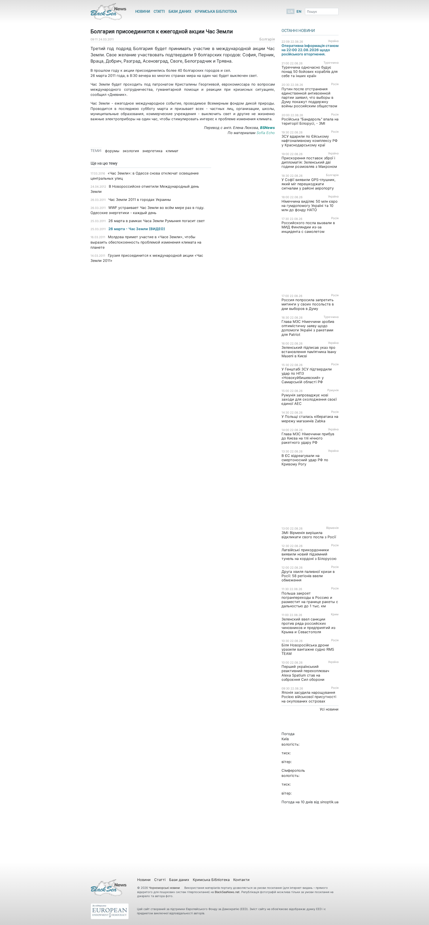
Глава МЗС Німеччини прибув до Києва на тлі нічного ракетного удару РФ (308, 438)
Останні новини (298, 30)
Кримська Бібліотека (216, 11)
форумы (112, 151)
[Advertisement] (246, 232)
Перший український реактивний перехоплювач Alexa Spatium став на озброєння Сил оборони (305, 673)
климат (172, 151)
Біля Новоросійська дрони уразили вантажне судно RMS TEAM (308, 649)
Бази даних (179, 11)
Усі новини (329, 709)
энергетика (152, 151)
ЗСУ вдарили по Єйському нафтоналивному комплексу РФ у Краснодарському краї (310, 140)
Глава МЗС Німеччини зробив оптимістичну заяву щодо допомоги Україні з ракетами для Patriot (308, 328)
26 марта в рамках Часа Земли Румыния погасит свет (156, 221)
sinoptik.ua (329, 802)
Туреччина (331, 62)
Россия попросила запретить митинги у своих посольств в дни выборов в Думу (308, 304)
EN (299, 11)
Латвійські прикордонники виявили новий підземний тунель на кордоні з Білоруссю (309, 554)
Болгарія (267, 39)
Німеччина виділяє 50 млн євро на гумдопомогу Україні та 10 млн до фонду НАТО (310, 205)
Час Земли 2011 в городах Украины (139, 199)
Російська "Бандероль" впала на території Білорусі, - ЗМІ (310, 121)
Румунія (333, 390)
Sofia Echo (266, 132)
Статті (159, 11)
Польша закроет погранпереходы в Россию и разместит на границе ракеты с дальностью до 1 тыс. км (310, 599)
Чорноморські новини (165, 887)
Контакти (241, 879)
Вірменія (332, 528)
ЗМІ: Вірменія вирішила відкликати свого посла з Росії (309, 534)
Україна (333, 41)
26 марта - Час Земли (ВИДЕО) (136, 229)
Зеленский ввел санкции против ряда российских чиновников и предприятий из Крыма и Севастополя (308, 625)
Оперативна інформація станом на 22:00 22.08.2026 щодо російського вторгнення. (310, 49)
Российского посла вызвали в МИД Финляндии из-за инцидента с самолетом (308, 227)
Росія (335, 84)
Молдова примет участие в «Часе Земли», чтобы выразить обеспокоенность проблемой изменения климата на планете (145, 242)
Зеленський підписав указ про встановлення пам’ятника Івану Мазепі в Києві (309, 351)
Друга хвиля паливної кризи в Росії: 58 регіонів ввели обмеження (308, 575)
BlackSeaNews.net (227, 892)
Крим (335, 614)
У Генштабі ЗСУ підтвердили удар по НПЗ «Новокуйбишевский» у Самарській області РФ (307, 375)
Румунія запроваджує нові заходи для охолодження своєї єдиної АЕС (309, 399)
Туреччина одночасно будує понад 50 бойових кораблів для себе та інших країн (310, 71)
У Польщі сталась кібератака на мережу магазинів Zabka (310, 418)
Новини (142, 11)
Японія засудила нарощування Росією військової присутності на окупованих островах (309, 696)
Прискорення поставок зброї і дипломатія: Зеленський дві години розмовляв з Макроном (309, 162)
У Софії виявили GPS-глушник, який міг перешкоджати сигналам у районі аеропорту (308, 183)
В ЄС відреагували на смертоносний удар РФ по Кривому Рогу (305, 459)
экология (131, 151)
